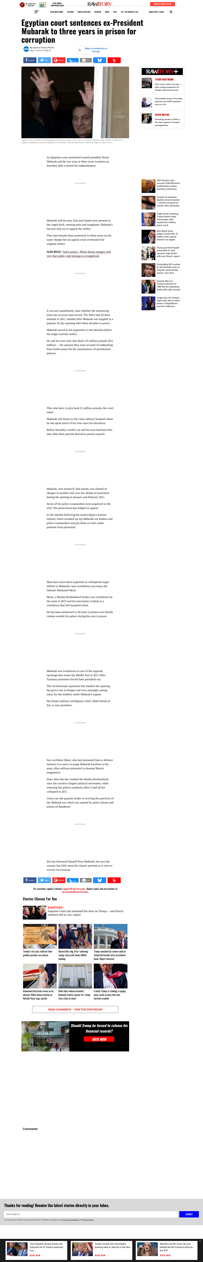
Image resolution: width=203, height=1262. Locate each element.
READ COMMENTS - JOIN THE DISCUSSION (75, 1009)
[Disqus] (75, 1089)
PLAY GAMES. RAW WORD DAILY (57, 4)
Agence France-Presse (43, 47)
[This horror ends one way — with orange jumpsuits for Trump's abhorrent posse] (147, 83)
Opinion (97, 11)
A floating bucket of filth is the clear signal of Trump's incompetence (167, 122)
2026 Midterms (56, 11)
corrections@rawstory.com (75, 891)
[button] (171, 12)
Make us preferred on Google (96, 50)
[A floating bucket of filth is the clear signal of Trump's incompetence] (147, 118)
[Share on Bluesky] (99, 60)
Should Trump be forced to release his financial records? (99, 1028)
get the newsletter (129, 11)
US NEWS (70, 11)
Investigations (84, 11)
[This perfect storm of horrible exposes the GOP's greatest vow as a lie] (147, 102)
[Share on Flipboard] (58, 60)
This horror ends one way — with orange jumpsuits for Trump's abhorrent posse (168, 87)
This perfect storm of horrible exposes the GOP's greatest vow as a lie (168, 101)
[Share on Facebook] (29, 60)
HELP (115, 11)
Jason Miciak (162, 114)
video (107, 11)
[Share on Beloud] (114, 60)
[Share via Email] (86, 60)
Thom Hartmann (164, 79)
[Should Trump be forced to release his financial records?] (45, 1036)
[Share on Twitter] (44, 60)
